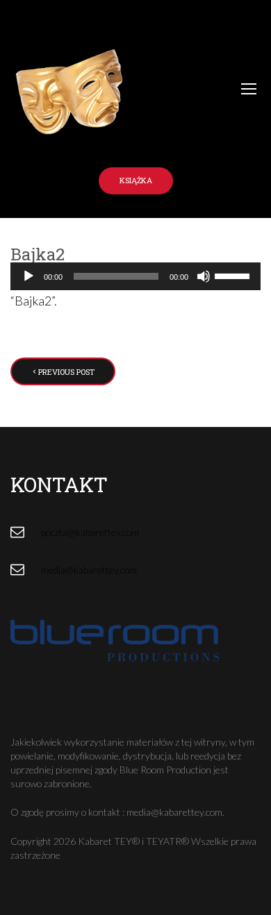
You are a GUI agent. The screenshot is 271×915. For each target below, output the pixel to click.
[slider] (234, 274)
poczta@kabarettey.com (90, 532)
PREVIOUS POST (66, 372)
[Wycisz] (204, 276)
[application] (135, 276)
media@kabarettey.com (89, 570)
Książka (136, 180)
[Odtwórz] (28, 276)
